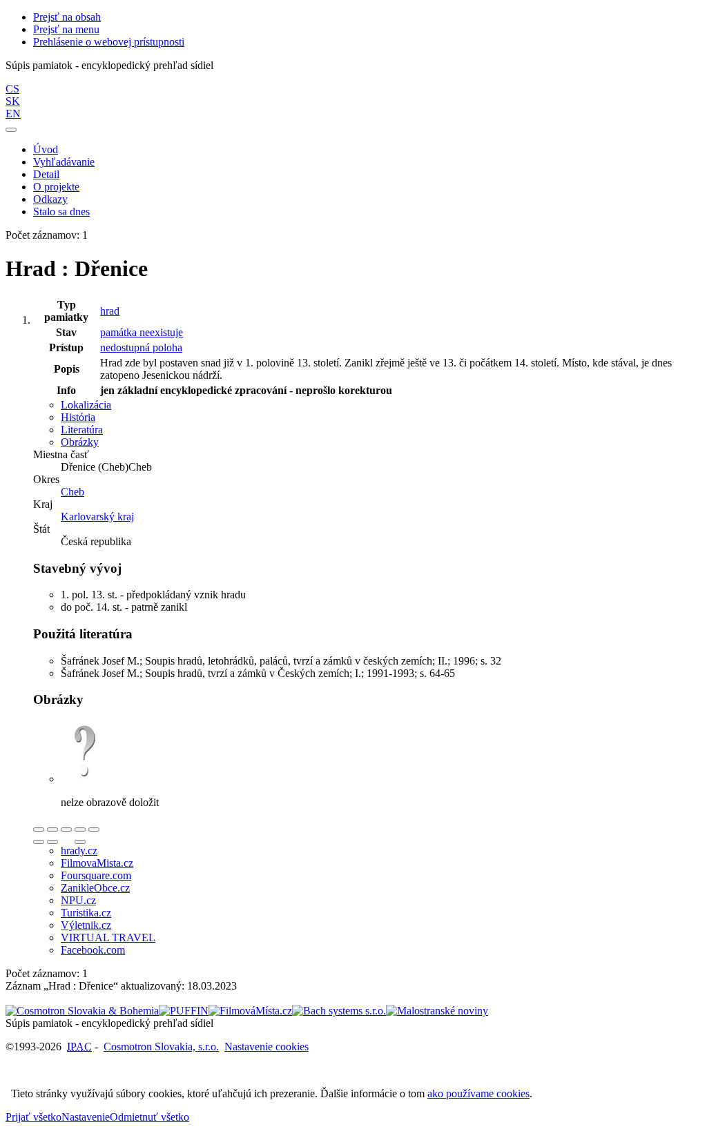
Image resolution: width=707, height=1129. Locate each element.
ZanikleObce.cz (95, 888)
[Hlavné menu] (11, 130)
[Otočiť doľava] (38, 842)
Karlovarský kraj (97, 516)
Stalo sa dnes (61, 211)
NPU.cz (78, 900)
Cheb (72, 492)
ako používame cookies (478, 1093)
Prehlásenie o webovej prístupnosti (108, 42)
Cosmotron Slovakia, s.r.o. (161, 1046)
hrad (109, 311)
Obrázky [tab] (80, 442)
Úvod (45, 149)
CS (12, 89)
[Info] (93, 829)
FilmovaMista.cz (97, 863)
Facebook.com (93, 950)
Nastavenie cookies (266, 1046)
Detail (46, 174)
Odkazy (50, 199)
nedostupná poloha (141, 347)
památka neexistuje (141, 332)
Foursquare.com (96, 875)
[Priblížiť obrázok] (38, 829)
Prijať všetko (33, 1117)
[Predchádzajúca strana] (66, 842)
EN (13, 113)
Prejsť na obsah (67, 17)
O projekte (56, 187)
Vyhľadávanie (64, 162)
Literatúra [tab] (82, 429)
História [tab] (78, 417)
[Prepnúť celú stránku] (80, 829)
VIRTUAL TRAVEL (108, 937)
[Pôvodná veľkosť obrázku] (66, 829)
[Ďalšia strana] (80, 842)
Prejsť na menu (66, 29)
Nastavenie (85, 1117)
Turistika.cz (86, 913)
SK (13, 101)
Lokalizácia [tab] (86, 405)
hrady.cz (79, 850)
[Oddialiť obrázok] (52, 829)
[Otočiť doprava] (52, 842)
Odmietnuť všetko (149, 1117)
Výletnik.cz (86, 925)
